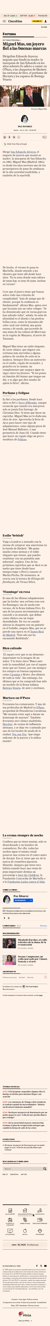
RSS (17, 1305)
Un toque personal (11, 40)
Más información (8, 989)
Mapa (13, 1305)
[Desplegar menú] (4, 21)
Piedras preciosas (10, 977)
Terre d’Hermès (27, 402)
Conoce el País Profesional (25, 1244)
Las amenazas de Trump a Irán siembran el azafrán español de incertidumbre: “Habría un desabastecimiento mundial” (24, 1104)
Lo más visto (9, 1139)
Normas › (43, 926)
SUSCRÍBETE (37, 21)
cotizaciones (10, 1234)
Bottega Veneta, (12, 688)
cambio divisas (25, 1223)
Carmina (15, 674)
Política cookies (32, 1299)
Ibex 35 (6, 16)
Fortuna (9, 34)
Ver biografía (20, 900)
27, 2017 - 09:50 (28, 130)
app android (40, 1234)
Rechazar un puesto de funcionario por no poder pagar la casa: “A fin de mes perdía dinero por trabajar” (25, 1115)
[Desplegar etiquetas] (45, 977)
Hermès (30, 977)
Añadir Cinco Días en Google (17, 144)
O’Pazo (40, 707)
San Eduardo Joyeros (23, 151)
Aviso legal (22, 1299)
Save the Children (28, 875)
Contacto (14, 1299)
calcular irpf (10, 1214)
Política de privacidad (28, 1302)
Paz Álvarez (25, 126)
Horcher (8, 724)
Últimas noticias (11, 1087)
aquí (40, 995)
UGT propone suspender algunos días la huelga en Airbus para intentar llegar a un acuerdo (24, 1094)
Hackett (22, 977)
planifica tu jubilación (10, 1224)
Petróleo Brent (43, 16)
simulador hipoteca (25, 1214)
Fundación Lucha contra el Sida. (26, 881)
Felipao (22, 439)
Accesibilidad (41, 1302)
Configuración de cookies (11, 1302)
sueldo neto (39, 1214)
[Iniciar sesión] (45, 21)
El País (44, 27)
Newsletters (23, 1305)
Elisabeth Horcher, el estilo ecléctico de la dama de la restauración (32, 942)
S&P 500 (23, 16)
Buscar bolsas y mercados (15, 1162)
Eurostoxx (14, 1174)
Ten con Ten (19, 734)
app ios (25, 1234)
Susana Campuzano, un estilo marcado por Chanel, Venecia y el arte (32, 959)
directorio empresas (40, 1223)
